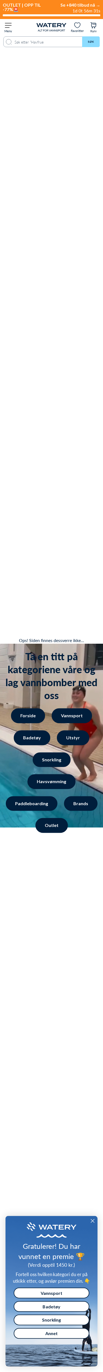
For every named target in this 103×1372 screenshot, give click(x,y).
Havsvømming (51, 781)
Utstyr (73, 737)
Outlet (52, 825)
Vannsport (72, 715)
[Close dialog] (92, 1221)
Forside (28, 715)
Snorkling (51, 759)
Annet (51, 1333)
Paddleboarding (31, 803)
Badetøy (32, 737)
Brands (80, 803)
